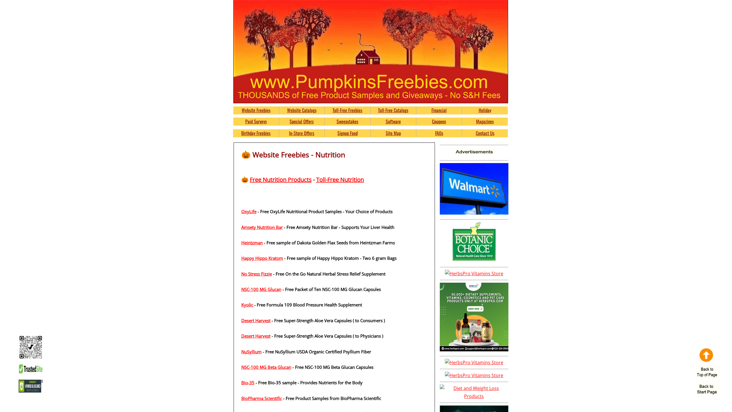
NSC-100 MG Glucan (261, 289)
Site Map (393, 133)
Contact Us (485, 133)
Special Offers (302, 121)
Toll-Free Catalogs (393, 110)
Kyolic (247, 305)
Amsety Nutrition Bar (262, 227)
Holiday (485, 110)
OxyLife (248, 211)
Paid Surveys (256, 121)
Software (393, 121)
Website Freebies (256, 110)
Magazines (485, 121)
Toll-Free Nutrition (340, 179)
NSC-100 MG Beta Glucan (266, 367)
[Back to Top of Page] (707, 373)
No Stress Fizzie (256, 274)
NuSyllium (251, 351)
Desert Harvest (255, 320)
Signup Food (347, 133)
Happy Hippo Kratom (262, 258)
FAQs (439, 133)
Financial (439, 110)
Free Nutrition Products (281, 179)
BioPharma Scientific (261, 398)
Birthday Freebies (255, 133)
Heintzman (252, 242)
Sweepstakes (347, 121)
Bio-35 (247, 382)
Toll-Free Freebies (347, 110)
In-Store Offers (301, 133)
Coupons (439, 121)
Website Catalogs (302, 110)
